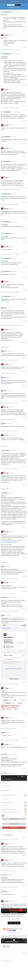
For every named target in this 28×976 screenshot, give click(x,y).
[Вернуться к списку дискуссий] (1, 1)
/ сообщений (13, 1)
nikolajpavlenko (6, 211)
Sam (3, 585)
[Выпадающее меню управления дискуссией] (26, 1)
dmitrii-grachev (6, 476)
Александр (5, 56)
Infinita (4, 720)
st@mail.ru (21, 864)
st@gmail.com (16, 863)
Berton (4, 367)
